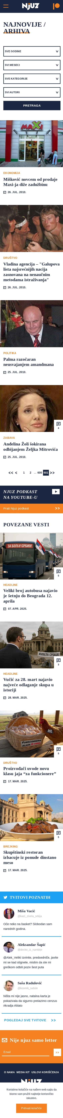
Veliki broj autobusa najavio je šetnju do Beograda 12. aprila (30, 595)
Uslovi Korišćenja (45, 1072)
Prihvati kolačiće (31, 1108)
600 (39, 472)
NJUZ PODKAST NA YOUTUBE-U (20, 494)
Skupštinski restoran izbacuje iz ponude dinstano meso (29, 857)
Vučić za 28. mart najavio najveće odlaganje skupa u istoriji (28, 684)
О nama (9, 1072)
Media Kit (23, 1072)
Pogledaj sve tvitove (25, 1020)
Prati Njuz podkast (16, 508)
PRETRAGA (32, 105)
